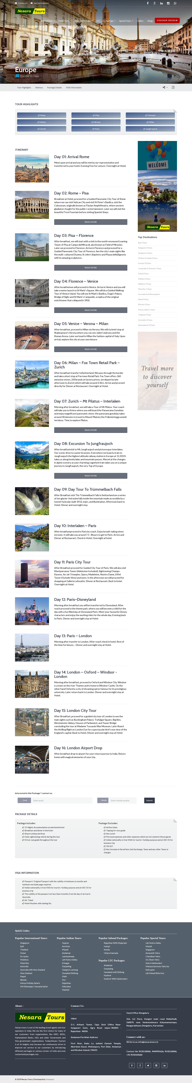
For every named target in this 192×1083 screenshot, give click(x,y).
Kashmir (107, 975)
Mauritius (24, 963)
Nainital (65, 989)
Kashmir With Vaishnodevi (115, 978)
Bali (22, 946)
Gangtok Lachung (70, 969)
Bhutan (23, 980)
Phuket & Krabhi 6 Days (148, 258)
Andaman (66, 953)
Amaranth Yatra (153, 953)
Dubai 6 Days (143, 273)
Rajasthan (66, 983)
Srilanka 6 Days (144, 279)
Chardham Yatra (153, 956)
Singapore (24, 943)
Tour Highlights (24, 87)
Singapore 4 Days (145, 248)
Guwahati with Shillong (114, 972)
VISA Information (74, 87)
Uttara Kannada (111, 953)
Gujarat (65, 943)
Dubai (23, 953)
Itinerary (39, 87)
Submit (149, 800)
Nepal (23, 976)
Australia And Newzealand (149, 294)
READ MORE (91, 222)
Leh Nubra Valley (69, 959)
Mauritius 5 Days (145, 289)
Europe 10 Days (144, 263)
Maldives (24, 959)
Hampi (107, 946)
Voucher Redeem (167, 20)
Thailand (24, 949)
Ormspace (50, 1079)
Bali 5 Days (142, 243)
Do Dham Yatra (152, 959)
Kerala (107, 949)
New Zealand (26, 973)
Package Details (54, 87)
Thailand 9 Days (144, 315)
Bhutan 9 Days (144, 304)
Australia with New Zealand (32, 969)
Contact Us (23, 3)
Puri (64, 980)
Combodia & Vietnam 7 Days (149, 268)
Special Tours (125, 20)
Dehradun (66, 986)
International (47, 20)
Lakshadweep (68, 956)
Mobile (104, 800)
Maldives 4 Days (144, 284)
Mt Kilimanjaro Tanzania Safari (34, 986)
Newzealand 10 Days (146, 325)
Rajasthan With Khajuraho (115, 943)
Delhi (64, 976)
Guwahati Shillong (70, 973)
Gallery (140, 20)
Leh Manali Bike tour (155, 973)
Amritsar (66, 946)
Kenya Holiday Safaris (30, 983)
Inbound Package (83, 20)
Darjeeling (66, 966)
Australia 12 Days (145, 320)
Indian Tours (63, 20)
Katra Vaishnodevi (154, 963)
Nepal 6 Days (143, 299)
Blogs (150, 20)
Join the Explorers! (41, 3)
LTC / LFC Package (105, 20)
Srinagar (65, 963)
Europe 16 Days (30, 75)
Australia (24, 966)
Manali (65, 949)
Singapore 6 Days (145, 253)
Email (25, 800)
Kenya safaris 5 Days (146, 310)
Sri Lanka (24, 956)
